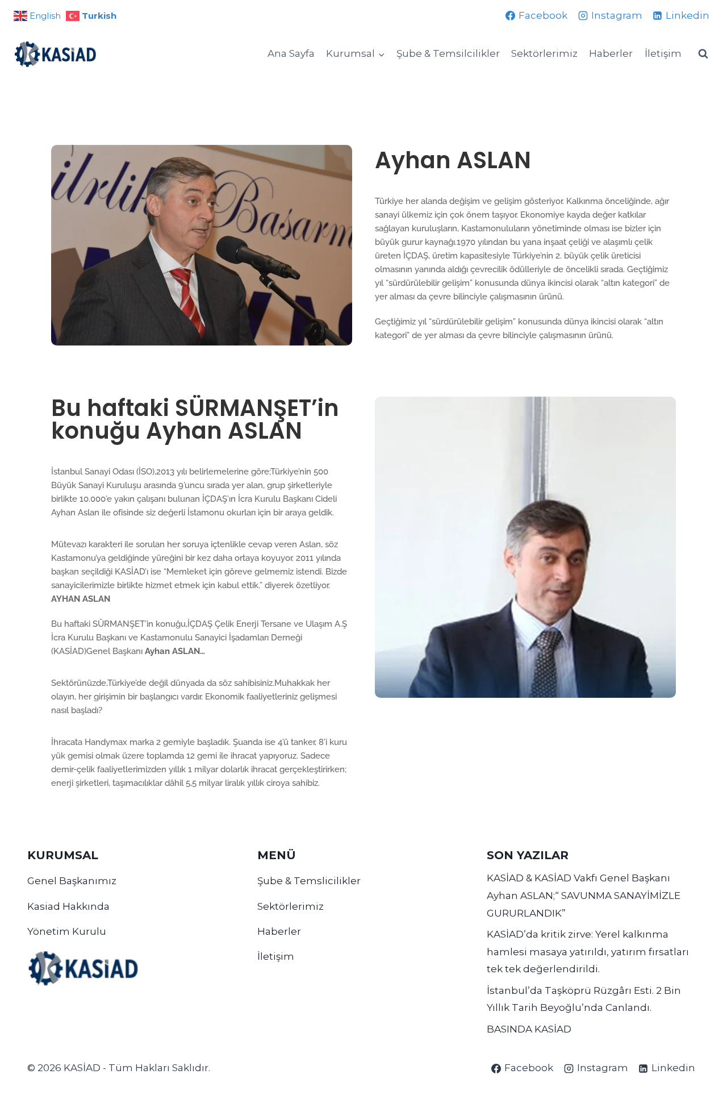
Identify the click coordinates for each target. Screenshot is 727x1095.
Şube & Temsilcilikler (448, 53)
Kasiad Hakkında (68, 906)
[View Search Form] (703, 54)
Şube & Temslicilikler (309, 880)
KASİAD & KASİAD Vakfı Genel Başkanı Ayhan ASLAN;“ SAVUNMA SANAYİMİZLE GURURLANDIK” (583, 895)
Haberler (611, 53)
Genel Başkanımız (71, 880)
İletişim (663, 53)
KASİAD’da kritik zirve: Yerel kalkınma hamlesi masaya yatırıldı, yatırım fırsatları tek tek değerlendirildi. (588, 952)
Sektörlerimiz (544, 53)
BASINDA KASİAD (529, 1029)
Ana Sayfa (291, 53)
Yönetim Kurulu (66, 931)
